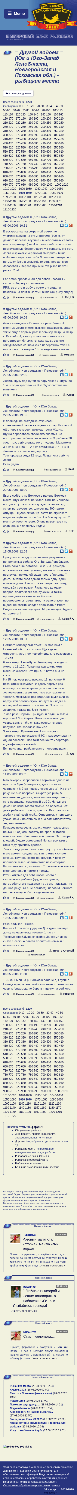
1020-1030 (25, 188)
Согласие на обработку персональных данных (31, 1485)
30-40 (49, 106)
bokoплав (29, 1286)
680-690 (33, 159)
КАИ (71, 469)
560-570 (8, 151)
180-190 (33, 118)
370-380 (21, 135)
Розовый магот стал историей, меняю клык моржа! (40, 1244)
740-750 (46, 164)
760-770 (8, 168)
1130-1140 (9, 201)
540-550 (46, 147)
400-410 (59, 135)
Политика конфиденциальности (37, 1481)
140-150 (46, 114)
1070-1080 (40, 192)
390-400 (46, 135)
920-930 (21, 180)
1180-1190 (24, 205)
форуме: (37, 1127)
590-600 (46, 151)
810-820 (8, 172)
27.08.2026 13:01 (54, 1430)
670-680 (21, 159)
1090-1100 (9, 197)
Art (72, 753)
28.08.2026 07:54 (42, 1408)
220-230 (21, 122)
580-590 (33, 151)
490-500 (46, 143)
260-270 (8, 126)
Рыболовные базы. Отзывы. (32, 1156)
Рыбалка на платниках (29, 1163)
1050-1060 (9, 192)
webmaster (50, 1493)
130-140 (33, 114)
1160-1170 (55, 201)
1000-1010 (61, 184)
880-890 (33, 176)
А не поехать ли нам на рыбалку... (35, 1133)
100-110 (57, 110)
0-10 (21, 106)
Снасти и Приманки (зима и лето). (31, 1393)
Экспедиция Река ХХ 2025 (26, 1419)
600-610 (59, 151)
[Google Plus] (71, 224)
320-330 (21, 131)
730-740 (33, 164)
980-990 (33, 184)
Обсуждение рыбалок (28, 1130)
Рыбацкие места (25, 1148)
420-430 (21, 139)
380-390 (33, 135)
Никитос (68, 993)
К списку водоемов (20, 93)
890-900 (46, 176)
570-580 (21, 151)
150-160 (58, 114)
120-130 (20, 114)
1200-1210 (55, 205)
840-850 (46, 172)
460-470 (8, 143)
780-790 (33, 168)
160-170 (8, 118)
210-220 (8, 122)
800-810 (59, 168)
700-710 (59, 159)
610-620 (8, 155)
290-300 (46, 126)
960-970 (8, 184)
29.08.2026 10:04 (42, 1386)
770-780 (21, 168)
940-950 (46, 180)
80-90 (35, 110)
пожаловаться (50, 297)
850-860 (59, 172)
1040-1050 (56, 188)
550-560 (59, 147)
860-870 (8, 176)
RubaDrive (29, 1234)
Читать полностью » (53, 1265)
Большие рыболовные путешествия (37, 1167)
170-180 (21, 118)
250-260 (59, 122)
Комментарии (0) (25, 297)
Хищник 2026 (18, 1389)
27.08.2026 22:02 (54, 1419)
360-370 (8, 135)
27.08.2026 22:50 (21, 1415)
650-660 (59, 155)
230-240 (33, 122)
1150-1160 (40, 201)
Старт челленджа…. (39, 1336)
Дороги (19, 1141)
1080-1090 (56, 192)
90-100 (46, 110)
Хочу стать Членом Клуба (26, 1430)
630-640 (33, 155)
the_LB (69, 297)
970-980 (21, 184)
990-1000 (46, 184)
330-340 (33, 131)
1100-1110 (25, 197)
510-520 (8, 147)
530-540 (33, 147)
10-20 (30, 106)
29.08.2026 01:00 (38, 1389)
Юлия (70, 394)
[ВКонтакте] (62, 224)
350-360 (59, 131)
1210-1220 (9, 209)
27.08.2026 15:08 (32, 1426)
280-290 (33, 126)
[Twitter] (66, 224)
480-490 (33, 143)
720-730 (21, 164)
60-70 (16, 110)
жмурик (69, 354)
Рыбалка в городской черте (31, 1159)
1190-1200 (40, 205)
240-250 (46, 122)
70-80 (25, 110)
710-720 (8, 164)
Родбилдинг (17, 1400)
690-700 (46, 159)
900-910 (59, 176)
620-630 (21, 155)
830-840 (33, 172)
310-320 (8, 131)
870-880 (21, 176)
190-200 (46, 118)
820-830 (21, 172)
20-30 (40, 106)
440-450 (46, 139)
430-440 (33, 139)
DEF (71, 531)
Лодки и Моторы (20, 1408)
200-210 (59, 118)
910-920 (8, 180)
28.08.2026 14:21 (51, 1404)
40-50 (59, 106)
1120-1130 (55, 197)
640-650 (46, 155)
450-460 (59, 139)
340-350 (46, 131)
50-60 (6, 110)
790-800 (46, 168)
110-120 (8, 114)
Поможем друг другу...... (25, 1404)
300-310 (59, 126)
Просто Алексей (63, 950)
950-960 (59, 180)
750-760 (59, 164)
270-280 (21, 126)
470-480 (21, 143)
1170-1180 (9, 205)
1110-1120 (40, 197)
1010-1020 (9, 188)
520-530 (21, 147)
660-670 (8, 159)
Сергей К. (68, 618)
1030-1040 (40, 188)
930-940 (33, 180)
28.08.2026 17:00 (37, 1400)
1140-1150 (24, 201)
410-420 (8, 139)
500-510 (59, 143)
